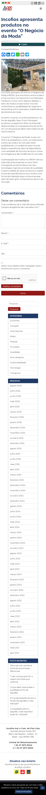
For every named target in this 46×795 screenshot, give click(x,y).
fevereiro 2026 (17, 417)
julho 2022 (15, 606)
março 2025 (15, 475)
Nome (4, 233)
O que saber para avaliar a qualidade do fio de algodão (22, 690)
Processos (14, 347)
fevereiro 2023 (17, 579)
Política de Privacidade (23, 791)
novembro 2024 (17, 490)
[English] (6, 3)
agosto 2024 (16, 506)
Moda (12, 336)
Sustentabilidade (18, 363)
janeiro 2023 (16, 585)
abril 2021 (14, 653)
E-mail (4, 243)
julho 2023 (15, 559)
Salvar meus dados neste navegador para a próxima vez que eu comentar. (21, 267)
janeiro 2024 (16, 538)
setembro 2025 (17, 443)
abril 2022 (14, 621)
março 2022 (15, 627)
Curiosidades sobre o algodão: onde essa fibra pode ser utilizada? (21, 712)
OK (43, 788)
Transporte (15, 373)
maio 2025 (15, 464)
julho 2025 (15, 454)
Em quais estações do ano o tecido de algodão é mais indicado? (23, 701)
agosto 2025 (16, 448)
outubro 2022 (16, 590)
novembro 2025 (17, 433)
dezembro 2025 (17, 428)
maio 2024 (15, 522)
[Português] (3, 3)
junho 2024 (15, 517)
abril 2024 (14, 527)
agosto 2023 (16, 553)
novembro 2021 (17, 642)
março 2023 (15, 574)
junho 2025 (15, 459)
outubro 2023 (16, 548)
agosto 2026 (16, 386)
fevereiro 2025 (17, 480)
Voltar (23, 293)
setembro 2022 (17, 595)
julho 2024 (15, 511)
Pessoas (13, 342)
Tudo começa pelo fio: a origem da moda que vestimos (21, 679)
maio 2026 (15, 401)
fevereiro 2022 (17, 632)
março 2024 (15, 532)
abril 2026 (14, 407)
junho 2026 (15, 396)
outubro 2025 (16, 438)
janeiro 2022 (16, 637)
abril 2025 (14, 469)
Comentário (7, 213)
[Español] (9, 3)
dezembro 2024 (17, 485)
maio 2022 (15, 616)
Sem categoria (17, 357)
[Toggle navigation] (40, 8)
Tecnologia (15, 368)
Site (3, 254)
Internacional (16, 331)
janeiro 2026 (16, 422)
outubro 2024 (16, 496)
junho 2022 (15, 611)
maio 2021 (14, 648)
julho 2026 (15, 391)
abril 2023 (14, 569)
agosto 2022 (16, 600)
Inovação (14, 326)
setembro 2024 (17, 501)
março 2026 (15, 412)
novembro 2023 (17, 543)
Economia (14, 321)
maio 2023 (15, 564)
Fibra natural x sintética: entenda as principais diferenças (21, 668)
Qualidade (15, 352)
